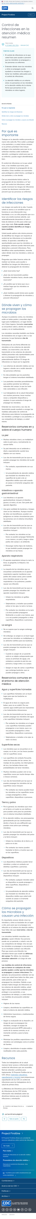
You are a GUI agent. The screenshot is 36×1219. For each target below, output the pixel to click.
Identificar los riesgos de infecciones (12, 112)
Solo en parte (14, 1119)
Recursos (4, 124)
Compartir (29, 1106)
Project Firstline (8, 14)
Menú (30, 14)
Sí (4, 1119)
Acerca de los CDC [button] (10, 1186)
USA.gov (12, 1214)
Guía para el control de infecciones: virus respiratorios (15, 1165)
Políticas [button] (5, 1191)
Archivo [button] (5, 1196)
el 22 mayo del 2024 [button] (12, 45)
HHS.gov (4, 1214)
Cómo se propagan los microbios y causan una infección (18, 120)
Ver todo (6, 1146)
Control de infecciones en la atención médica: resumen (17, 1155)
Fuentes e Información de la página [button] (13, 1107)
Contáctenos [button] (7, 1181)
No (24, 1119)
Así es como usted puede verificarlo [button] (13, 3)
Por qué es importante (8, 108)
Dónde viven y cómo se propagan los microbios (15, 116)
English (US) (25, 45)
